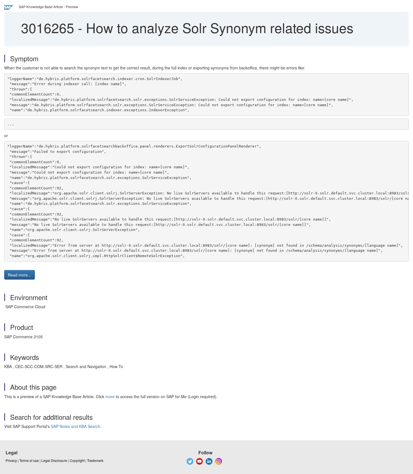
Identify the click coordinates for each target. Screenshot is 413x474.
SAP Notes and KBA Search (75, 426)
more (110, 396)
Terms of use (29, 460)
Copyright (77, 460)
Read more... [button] (19, 275)
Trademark (95, 460)
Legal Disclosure (54, 460)
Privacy (11, 460)
